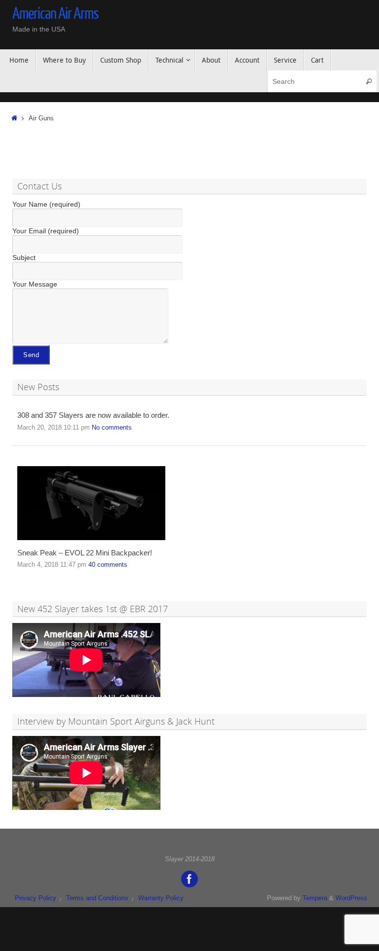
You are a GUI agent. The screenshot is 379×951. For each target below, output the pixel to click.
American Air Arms (55, 14)
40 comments (107, 564)
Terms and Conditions (97, 898)
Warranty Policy (161, 898)
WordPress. (352, 898)
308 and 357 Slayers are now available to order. (93, 415)
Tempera (315, 898)
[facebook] (189, 879)
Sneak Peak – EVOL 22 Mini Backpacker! (84, 553)
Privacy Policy (35, 898)
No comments (112, 427)
